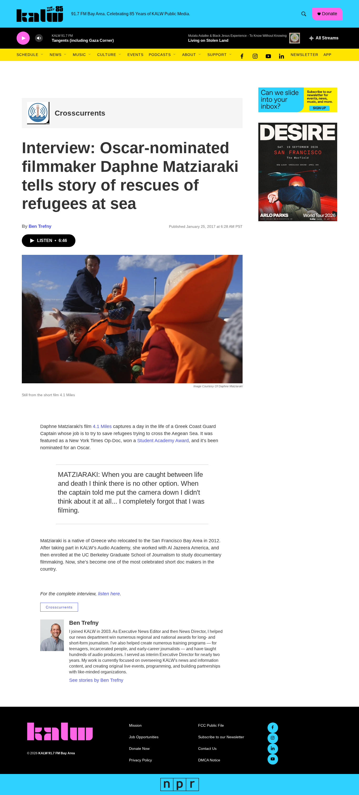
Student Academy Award (163, 440)
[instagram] (255, 55)
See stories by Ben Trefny (96, 680)
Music (79, 55)
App (327, 55)
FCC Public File (211, 725)
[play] (23, 38)
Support (217, 55)
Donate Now (139, 749)
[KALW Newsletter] (297, 99)
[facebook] (242, 55)
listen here (109, 593)
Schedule (27, 55)
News (55, 55)
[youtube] (268, 55)
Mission (135, 725)
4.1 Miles (102, 426)
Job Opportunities (143, 737)
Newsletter (304, 55)
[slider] (47, 38)
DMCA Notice (209, 760)
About (189, 55)
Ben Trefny (40, 226)
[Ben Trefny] (52, 635)
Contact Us (207, 749)
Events (135, 55)
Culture (106, 55)
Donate (329, 13)
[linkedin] (281, 55)
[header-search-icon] (304, 14)
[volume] (38, 38)
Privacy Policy (140, 760)
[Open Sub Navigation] (42, 55)
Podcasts (160, 55)
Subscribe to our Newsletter (221, 737)
